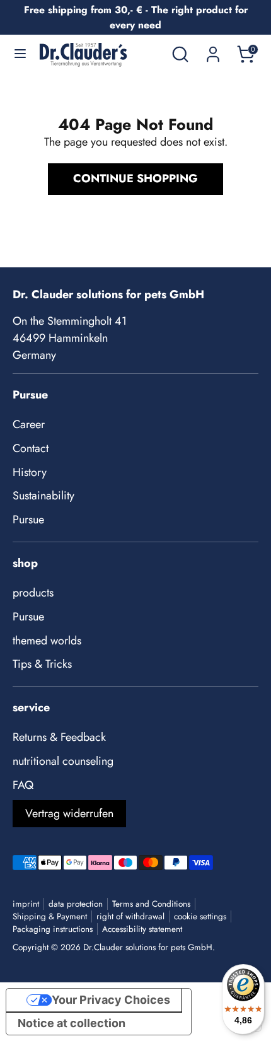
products (33, 592)
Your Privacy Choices (111, 999)
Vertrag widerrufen (69, 813)
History (30, 472)
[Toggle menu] (20, 54)
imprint (26, 904)
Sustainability (43, 495)
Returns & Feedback (59, 737)
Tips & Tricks (42, 664)
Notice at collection (71, 1023)
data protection (76, 904)
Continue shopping (135, 178)
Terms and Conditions (151, 904)
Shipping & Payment (50, 916)
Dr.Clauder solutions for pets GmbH (147, 947)
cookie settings (200, 916)
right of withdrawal (130, 916)
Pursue (28, 519)
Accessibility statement (142, 929)
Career (29, 424)
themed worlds (47, 640)
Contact (31, 448)
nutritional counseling (63, 761)
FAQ (23, 785)
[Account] (213, 50)
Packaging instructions (53, 929)
